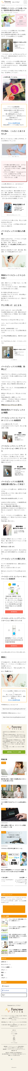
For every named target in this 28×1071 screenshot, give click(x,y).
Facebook (6, 990)
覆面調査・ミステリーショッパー (8, 5)
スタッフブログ (19, 5)
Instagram (6, 986)
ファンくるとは (14, 1042)
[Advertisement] (14, 909)
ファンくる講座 (5, 967)
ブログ (25, 5)
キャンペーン (4, 964)
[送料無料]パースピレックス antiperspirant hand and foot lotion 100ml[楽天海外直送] (14, 639)
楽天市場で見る (14, 611)
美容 (2, 972)
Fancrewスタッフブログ (14, 1005)
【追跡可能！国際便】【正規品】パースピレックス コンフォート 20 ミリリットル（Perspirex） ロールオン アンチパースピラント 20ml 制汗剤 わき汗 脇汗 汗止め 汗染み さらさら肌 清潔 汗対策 (13, 602)
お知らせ (3, 961)
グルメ (3, 969)
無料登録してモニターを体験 (14, 752)
